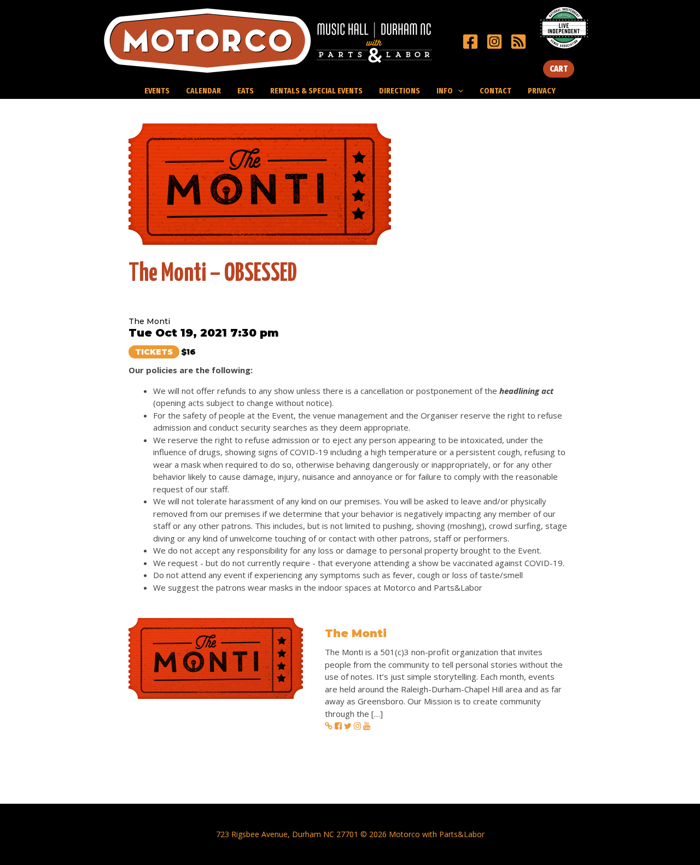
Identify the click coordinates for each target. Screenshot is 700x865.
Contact (495, 91)
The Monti (356, 633)
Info (444, 91)
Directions (399, 91)
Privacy (542, 91)
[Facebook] (470, 41)
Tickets (154, 352)
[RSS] (518, 41)
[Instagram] (494, 41)
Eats (245, 91)
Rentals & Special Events (316, 91)
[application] (458, 91)
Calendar (203, 91)
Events (157, 91)
